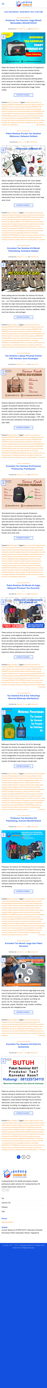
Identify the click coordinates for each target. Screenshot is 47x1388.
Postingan (26, 130)
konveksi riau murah (34, 559)
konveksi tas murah (17, 116)
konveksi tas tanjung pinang (31, 807)
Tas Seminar (25, 17)
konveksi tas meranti (25, 798)
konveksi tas (29, 102)
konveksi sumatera (14, 215)
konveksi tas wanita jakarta (10, 124)
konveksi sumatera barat (33, 561)
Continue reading (23, 95)
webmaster (35, 29)
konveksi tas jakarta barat (16, 109)
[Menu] (3, 3)
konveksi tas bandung (8, 217)
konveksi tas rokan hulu (9, 805)
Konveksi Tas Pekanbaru (22, 800)
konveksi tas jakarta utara (26, 111)
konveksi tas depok (25, 107)
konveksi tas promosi (30, 116)
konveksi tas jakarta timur (9, 111)
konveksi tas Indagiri (8, 794)
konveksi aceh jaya (14, 547)
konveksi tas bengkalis (37, 789)
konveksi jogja (28, 212)
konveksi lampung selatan (28, 776)
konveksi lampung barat (31, 552)
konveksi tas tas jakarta (9, 122)
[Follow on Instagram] (3, 1190)
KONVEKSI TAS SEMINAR (31, 118)
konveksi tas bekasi (29, 104)
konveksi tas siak (16, 807)
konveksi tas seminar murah (10, 120)
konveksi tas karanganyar (27, 113)
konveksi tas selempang (15, 232)
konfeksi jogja (35, 545)
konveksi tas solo (25, 120)
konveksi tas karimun (21, 796)
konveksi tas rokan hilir (35, 802)
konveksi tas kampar (36, 794)
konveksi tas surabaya (37, 120)
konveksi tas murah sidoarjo (14, 230)
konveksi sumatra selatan (18, 565)
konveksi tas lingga (13, 798)
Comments (40, 124)
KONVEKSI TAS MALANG (26, 228)
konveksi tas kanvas (13, 113)
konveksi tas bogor (7, 219)
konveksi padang (7, 559)
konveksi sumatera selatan (10, 563)
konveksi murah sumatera (25, 556)
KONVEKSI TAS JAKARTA (22, 221)
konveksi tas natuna (8, 800)
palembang (22, 576)
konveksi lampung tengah (20, 554)
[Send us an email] (7, 1190)
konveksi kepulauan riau (16, 552)
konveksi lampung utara (9, 556)
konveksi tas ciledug (20, 219)
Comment (41, 239)
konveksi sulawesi (7, 561)
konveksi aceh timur (13, 550)
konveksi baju (24, 550)
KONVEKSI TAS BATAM (15, 104)
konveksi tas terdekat (23, 122)
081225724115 (7, 1222)
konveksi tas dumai (34, 791)
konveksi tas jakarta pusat (33, 109)
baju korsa (27, 545)
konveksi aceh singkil (27, 547)
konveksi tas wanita (37, 122)
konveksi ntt (37, 556)
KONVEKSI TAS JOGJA (19, 226)
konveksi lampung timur (36, 554)
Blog (19, 17)
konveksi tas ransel (13, 572)
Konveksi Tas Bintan (8, 791)
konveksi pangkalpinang (20, 559)
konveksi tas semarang (15, 118)
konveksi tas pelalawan (37, 800)
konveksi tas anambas (33, 787)
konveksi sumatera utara (28, 215)
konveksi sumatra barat (36, 785)
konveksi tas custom (12, 107)
